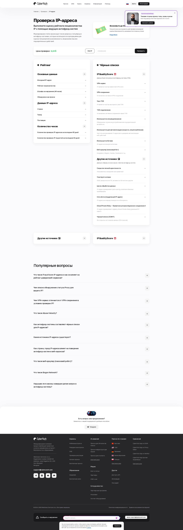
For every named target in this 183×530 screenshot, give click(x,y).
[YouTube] (48, 475)
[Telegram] (36, 475)
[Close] (175, 13)
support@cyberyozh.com (43, 470)
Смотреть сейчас (147, 23)
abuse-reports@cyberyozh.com (136, 517)
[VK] (42, 475)
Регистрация (144, 3)
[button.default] (116, 518)
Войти (134, 3)
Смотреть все (116, 463)
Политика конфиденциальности (118, 507)
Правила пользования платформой (139, 507)
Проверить (141, 51)
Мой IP (90, 51)
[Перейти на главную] (40, 3)
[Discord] (54, 475)
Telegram (93, 427)
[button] (65, 4)
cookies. (89, 527)
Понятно (117, 526)
